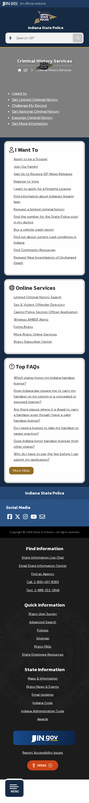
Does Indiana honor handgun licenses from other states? (46, 443)
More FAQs (21, 470)
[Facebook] (9, 516)
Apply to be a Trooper (30, 159)
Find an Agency (42, 574)
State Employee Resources (42, 654)
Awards (42, 719)
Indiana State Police (45, 28)
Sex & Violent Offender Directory (39, 305)
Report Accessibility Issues (42, 753)
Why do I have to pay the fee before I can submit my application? (46, 456)
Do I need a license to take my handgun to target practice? (46, 430)
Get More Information (30, 123)
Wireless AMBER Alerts (31, 319)
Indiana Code (43, 703)
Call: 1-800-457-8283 (43, 582)
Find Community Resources (34, 250)
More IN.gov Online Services (35, 334)
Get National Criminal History (35, 111)
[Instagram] (25, 516)
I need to (19, 93)
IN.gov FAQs (42, 646)
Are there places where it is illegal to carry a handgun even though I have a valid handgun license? (46, 415)
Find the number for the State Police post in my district (46, 219)
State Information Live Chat (43, 557)
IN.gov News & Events (42, 687)
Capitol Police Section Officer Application (46, 312)
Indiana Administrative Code (42, 711)
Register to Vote (26, 181)
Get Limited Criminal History (35, 99)
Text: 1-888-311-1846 (42, 590)
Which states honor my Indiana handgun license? (44, 380)
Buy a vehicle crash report (34, 230)
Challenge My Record (29, 105)
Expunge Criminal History (32, 117)
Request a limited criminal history (39, 209)
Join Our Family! (26, 167)
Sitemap (42, 638)
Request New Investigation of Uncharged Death (45, 260)
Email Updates (43, 695)
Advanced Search (42, 622)
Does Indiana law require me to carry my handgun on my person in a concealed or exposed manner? (45, 396)
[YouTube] (34, 516)
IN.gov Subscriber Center (33, 342)
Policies (42, 630)
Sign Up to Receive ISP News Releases (43, 174)
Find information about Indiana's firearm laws (44, 199)
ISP (26, 70)
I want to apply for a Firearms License (42, 189)
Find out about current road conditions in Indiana (45, 239)
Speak (41, 765)
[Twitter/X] (17, 516)
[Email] (42, 516)
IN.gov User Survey (43, 614)
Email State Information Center (43, 566)
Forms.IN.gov (23, 327)
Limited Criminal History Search (37, 297)
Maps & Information (43, 678)
